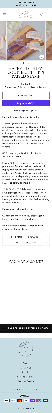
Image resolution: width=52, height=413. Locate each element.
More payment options (26, 110)
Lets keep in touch (25, 389)
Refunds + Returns (26, 376)
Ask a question (26, 242)
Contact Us (26, 367)
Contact (25, 395)
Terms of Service (26, 381)
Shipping (22, 87)
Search (26, 363)
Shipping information (26, 237)
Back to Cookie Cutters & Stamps (28, 328)
